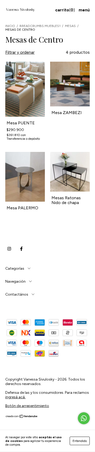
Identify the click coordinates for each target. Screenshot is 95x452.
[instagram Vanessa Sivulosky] (9, 249)
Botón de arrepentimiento (27, 406)
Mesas (71, 26)
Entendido (80, 441)
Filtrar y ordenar (20, 52)
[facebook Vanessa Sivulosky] (21, 249)
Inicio (10, 26)
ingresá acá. (15, 397)
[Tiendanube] (21, 417)
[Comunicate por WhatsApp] (84, 418)
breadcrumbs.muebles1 (40, 26)
